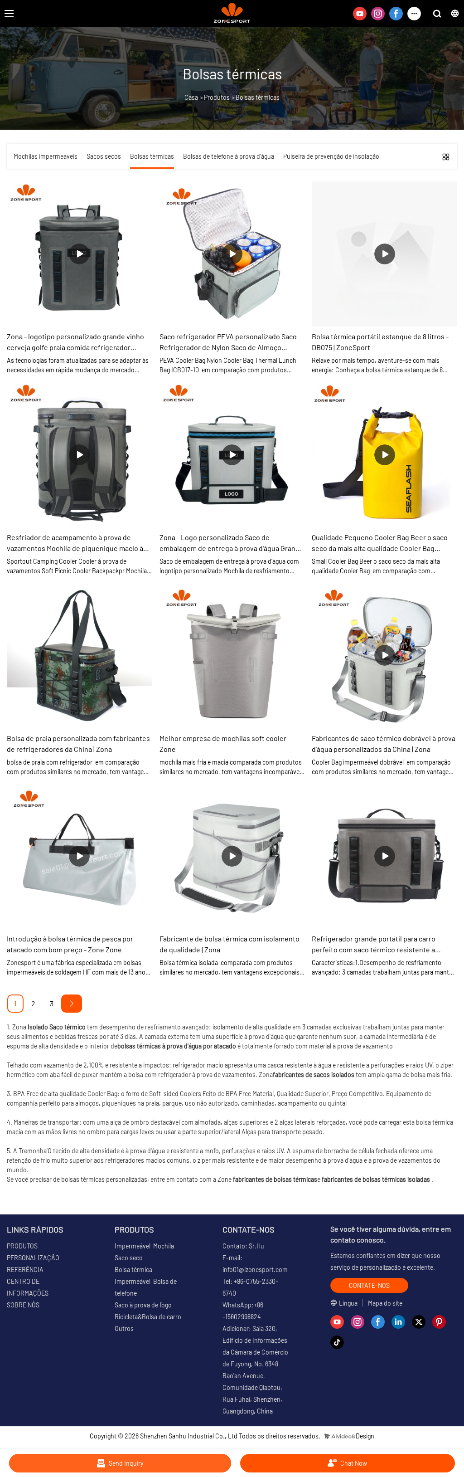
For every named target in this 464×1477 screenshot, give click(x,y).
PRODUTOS (22, 1246)
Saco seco (129, 1258)
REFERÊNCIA (25, 1269)
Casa (191, 97)
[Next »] (71, 1003)
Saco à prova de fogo (143, 1305)
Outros (124, 1328)
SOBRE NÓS (23, 1305)
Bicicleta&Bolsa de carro (148, 1317)
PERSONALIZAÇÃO (33, 1258)
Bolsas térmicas (258, 97)
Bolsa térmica (133, 1269)
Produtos (217, 97)
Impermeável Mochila (144, 1246)
